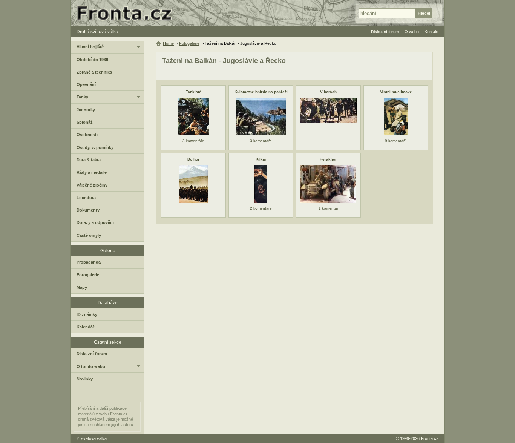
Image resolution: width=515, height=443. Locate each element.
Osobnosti (87, 134)
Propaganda (89, 262)
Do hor (193, 159)
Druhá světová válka (97, 31)
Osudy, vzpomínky (95, 147)
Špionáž (85, 122)
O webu (412, 31)
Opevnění (86, 84)
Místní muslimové (396, 92)
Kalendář (85, 327)
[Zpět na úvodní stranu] (127, 13)
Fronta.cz (429, 438)
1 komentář (328, 208)
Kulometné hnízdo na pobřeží (261, 92)
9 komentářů (396, 141)
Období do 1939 (92, 59)
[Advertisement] (294, 284)
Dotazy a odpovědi (95, 222)
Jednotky (86, 109)
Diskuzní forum (92, 353)
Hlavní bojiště (90, 46)
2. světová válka (92, 438)
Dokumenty (88, 210)
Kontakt (431, 31)
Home (168, 43)
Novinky (85, 379)
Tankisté (193, 92)
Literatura (86, 197)
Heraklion (328, 159)
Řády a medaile (92, 172)
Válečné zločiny (92, 185)
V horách (328, 92)
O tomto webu (91, 366)
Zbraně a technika (94, 72)
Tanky (82, 97)
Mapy (82, 287)
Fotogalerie (189, 43)
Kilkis (261, 159)
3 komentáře (193, 141)
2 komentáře (261, 208)
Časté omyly (89, 235)
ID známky (87, 314)
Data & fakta (89, 160)
